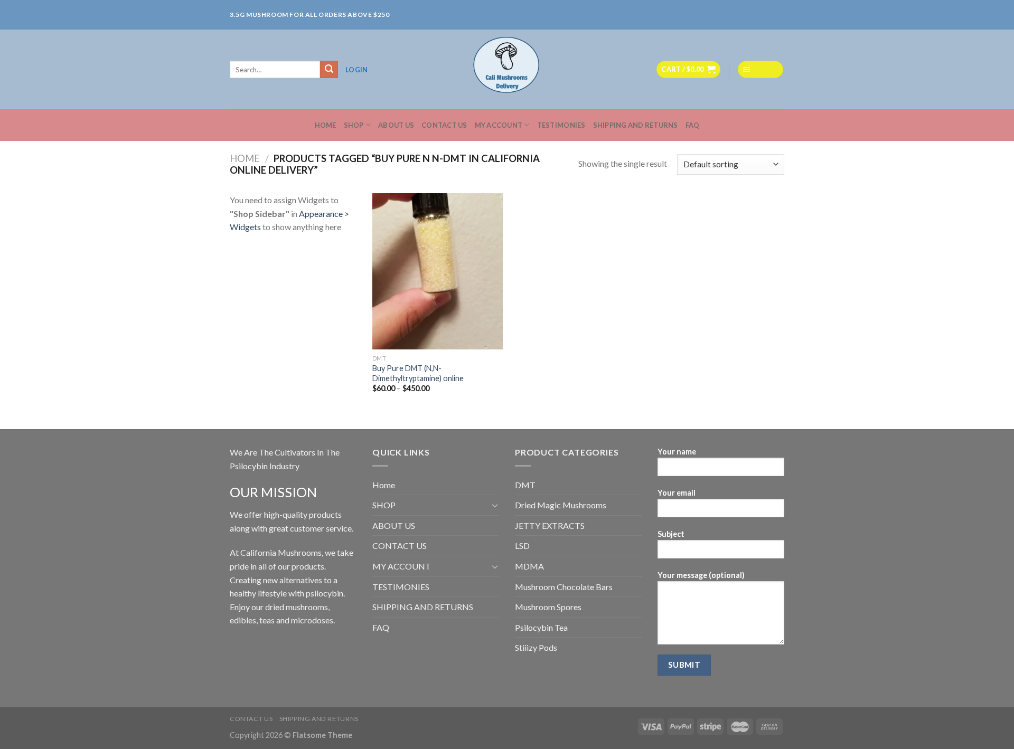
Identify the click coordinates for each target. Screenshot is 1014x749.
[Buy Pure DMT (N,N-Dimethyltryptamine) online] (437, 271)
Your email (677, 492)
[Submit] (329, 70)
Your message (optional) (701, 575)
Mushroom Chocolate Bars (564, 587)
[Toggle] (495, 505)
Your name (677, 451)
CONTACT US (444, 125)
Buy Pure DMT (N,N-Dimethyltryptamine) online (418, 373)
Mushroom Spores (548, 607)
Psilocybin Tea (541, 627)
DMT (525, 485)
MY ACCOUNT (499, 125)
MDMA (529, 566)
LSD (522, 546)
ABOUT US (396, 125)
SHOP (354, 125)
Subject (671, 533)
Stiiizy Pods (536, 647)
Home (325, 125)
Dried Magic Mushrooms (560, 505)
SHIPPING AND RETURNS (635, 125)
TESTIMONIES (561, 125)
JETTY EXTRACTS (550, 525)
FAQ (693, 125)
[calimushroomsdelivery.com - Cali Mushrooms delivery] (507, 69)
